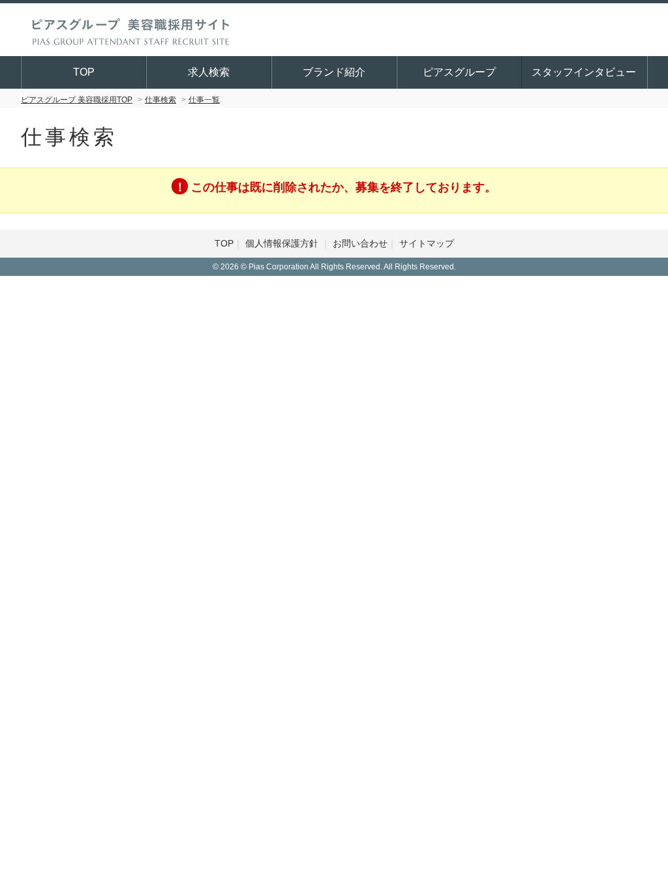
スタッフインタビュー (584, 72)
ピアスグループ (459, 72)
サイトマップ (426, 243)
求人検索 (209, 72)
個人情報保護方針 (283, 243)
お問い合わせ (360, 243)
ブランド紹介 (334, 72)
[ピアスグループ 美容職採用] (130, 29)
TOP (84, 72)
